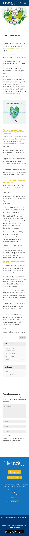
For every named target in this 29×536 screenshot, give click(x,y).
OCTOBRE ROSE (10, 351)
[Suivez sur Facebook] (20, 477)
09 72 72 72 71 (14, 501)
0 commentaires (16, 19)
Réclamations (17, 527)
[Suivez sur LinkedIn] (8, 477)
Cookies (11, 527)
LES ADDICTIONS (10, 353)
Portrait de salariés (11, 374)
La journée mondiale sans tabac (14, 359)
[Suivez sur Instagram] (14, 477)
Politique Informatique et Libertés (18, 525)
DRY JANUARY (10, 356)
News (9, 19)
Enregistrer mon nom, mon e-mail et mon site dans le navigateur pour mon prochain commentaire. (14, 438)
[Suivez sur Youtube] (11, 477)
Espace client (14, 472)
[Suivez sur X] (17, 477)
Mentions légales (6, 525)
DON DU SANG (10, 348)
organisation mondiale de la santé (13, 48)
